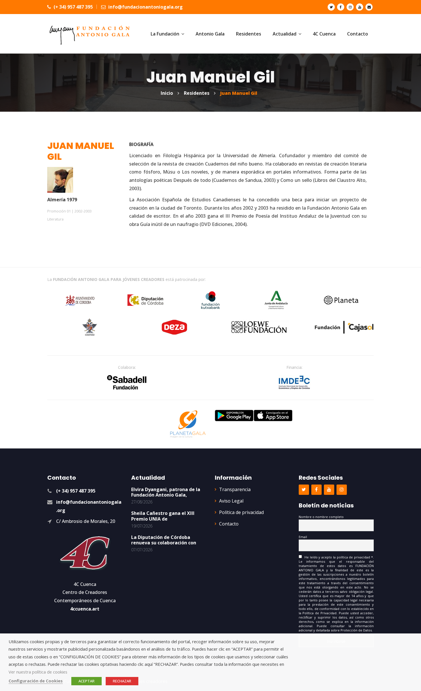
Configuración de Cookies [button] (36, 681)
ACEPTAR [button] (86, 681)
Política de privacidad (241, 512)
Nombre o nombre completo (321, 517)
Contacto (229, 524)
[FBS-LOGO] (126, 382)
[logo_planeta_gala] (188, 424)
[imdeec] (294, 382)
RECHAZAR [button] (122, 681)
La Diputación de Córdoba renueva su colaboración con (163, 540)
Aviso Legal (231, 501)
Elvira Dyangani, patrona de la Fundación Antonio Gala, (165, 492)
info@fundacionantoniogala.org (145, 7)
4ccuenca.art (84, 609)
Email (303, 537)
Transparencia (235, 489)
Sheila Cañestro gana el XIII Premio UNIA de (162, 516)
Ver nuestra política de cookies (38, 672)
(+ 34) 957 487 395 (72, 7)
